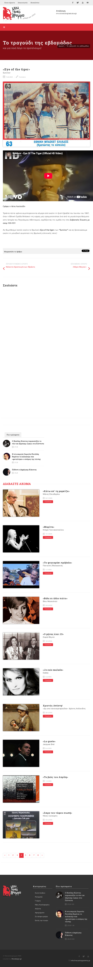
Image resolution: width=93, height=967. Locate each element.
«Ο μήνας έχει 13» (53, 634)
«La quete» (49, 741)
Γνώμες (38, 901)
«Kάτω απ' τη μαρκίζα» (56, 491)
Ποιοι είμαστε (9, 3)
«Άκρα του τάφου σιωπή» (57, 812)
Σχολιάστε (22, 77)
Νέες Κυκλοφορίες (42, 905)
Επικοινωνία (22, 3)
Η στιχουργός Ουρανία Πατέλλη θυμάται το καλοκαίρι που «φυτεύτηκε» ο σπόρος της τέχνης (26, 456)
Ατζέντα (38, 909)
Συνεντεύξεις (40, 893)
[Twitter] (77, 2)
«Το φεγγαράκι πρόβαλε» (57, 562)
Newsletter (35, 3)
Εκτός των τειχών (41, 920)
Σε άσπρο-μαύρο (41, 916)
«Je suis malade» (53, 669)
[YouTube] (82, 2)
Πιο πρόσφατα (13, 435)
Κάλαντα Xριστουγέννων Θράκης (20, 267)
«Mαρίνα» (48, 526)
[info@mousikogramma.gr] (87, 2)
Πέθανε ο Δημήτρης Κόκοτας (24, 470)
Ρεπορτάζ (38, 897)
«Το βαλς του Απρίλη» (55, 777)
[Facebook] (72, 2)
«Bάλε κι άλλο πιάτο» (55, 598)
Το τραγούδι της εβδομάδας (78, 46)
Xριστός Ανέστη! (52, 705)
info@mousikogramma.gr (80, 960)
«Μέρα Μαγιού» (80, 267)
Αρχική (61, 46)
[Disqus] (46, 321)
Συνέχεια (48, 501)
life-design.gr (17, 959)
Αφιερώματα (39, 913)
